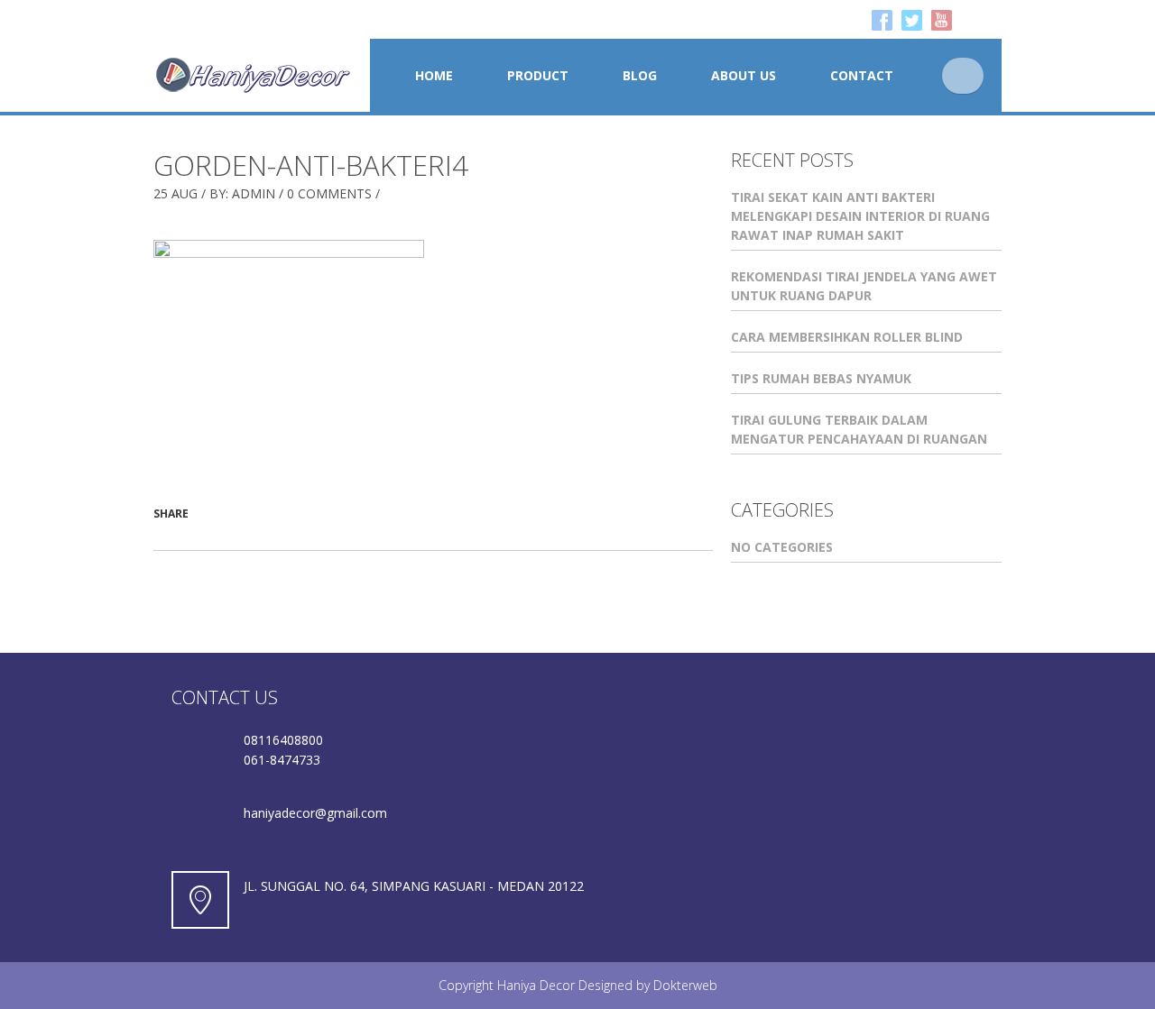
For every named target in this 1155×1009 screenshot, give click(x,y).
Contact (861, 75)
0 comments (329, 193)
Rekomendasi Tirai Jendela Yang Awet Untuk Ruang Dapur (864, 286)
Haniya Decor (536, 985)
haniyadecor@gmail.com (315, 812)
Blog (640, 75)
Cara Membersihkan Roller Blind (847, 336)
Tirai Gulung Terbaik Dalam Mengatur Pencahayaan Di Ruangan (859, 429)
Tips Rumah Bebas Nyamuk (821, 378)
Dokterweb (685, 985)
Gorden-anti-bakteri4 (310, 165)
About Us (743, 75)
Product (537, 75)
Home (434, 75)
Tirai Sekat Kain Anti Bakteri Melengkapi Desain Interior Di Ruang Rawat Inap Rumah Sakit (860, 215)
